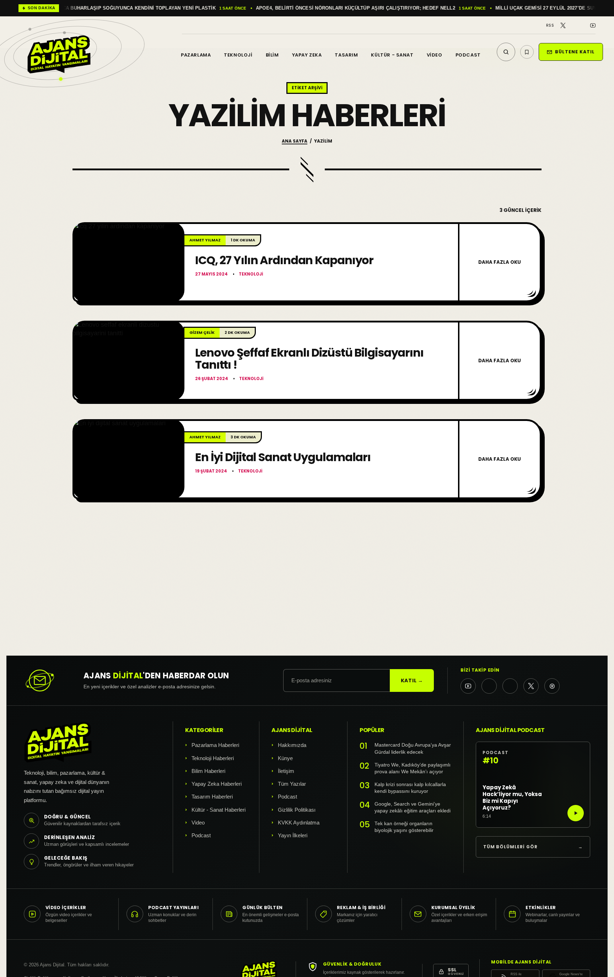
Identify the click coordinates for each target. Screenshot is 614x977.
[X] (563, 25)
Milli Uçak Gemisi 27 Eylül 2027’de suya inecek (341, 8)
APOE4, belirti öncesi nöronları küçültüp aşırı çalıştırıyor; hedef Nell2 (140, 8)
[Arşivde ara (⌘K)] (506, 52)
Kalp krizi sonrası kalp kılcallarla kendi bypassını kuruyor (410, 788)
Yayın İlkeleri (292, 835)
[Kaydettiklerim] (527, 52)
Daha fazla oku (499, 262)
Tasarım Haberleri (212, 797)
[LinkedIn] (583, 25)
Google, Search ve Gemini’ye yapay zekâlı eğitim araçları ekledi (413, 807)
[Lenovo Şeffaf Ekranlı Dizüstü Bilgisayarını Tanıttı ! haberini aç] (128, 361)
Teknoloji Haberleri (213, 758)
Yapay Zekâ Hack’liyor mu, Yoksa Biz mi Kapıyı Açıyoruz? (512, 797)
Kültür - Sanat (392, 55)
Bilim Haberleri (208, 771)
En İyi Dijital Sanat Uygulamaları (283, 457)
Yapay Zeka (307, 55)
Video (434, 55)
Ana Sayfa (294, 141)
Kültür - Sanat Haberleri (219, 810)
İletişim (286, 771)
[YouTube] (593, 25)
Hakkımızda (292, 745)
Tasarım (346, 55)
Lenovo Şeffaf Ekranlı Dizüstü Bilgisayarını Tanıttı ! (309, 358)
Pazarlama (196, 55)
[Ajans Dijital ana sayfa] (59, 47)
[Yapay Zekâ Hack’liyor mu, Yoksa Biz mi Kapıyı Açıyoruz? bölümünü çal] (575, 813)
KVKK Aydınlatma (298, 822)
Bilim (272, 55)
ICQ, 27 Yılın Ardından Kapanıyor (284, 260)
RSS (550, 25)
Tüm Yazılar (292, 784)
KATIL (412, 680)
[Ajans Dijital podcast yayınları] (552, 686)
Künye (285, 758)
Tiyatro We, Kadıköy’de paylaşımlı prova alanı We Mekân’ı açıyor (413, 768)
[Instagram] (573, 25)
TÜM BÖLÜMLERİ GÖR (533, 847)
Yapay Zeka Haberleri (217, 784)
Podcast (468, 55)
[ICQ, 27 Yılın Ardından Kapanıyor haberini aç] (128, 262)
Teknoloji (238, 55)
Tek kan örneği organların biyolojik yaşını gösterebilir (404, 827)
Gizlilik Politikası (297, 810)
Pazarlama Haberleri (215, 745)
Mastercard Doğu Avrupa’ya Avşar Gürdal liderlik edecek (413, 748)
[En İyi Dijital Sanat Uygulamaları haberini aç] (128, 459)
